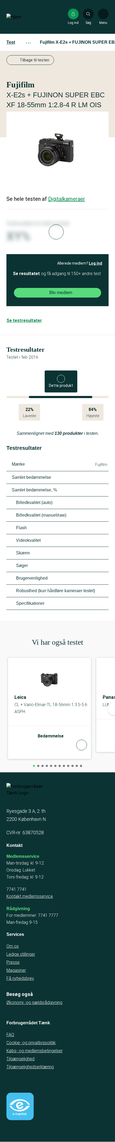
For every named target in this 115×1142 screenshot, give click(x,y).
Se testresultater (24, 320)
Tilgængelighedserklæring (30, 1066)
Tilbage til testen (34, 60)
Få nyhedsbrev (20, 978)
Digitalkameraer (66, 199)
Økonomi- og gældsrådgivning (34, 1002)
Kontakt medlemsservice (29, 896)
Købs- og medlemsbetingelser (34, 1050)
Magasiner (16, 970)
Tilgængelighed (20, 1058)
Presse (13, 962)
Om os (12, 946)
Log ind (95, 263)
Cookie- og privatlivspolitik (31, 1042)
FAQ (10, 1034)
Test (10, 42)
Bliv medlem (60, 292)
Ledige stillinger (20, 954)
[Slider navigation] (34, 766)
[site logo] (23, 17)
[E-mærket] (20, 1106)
